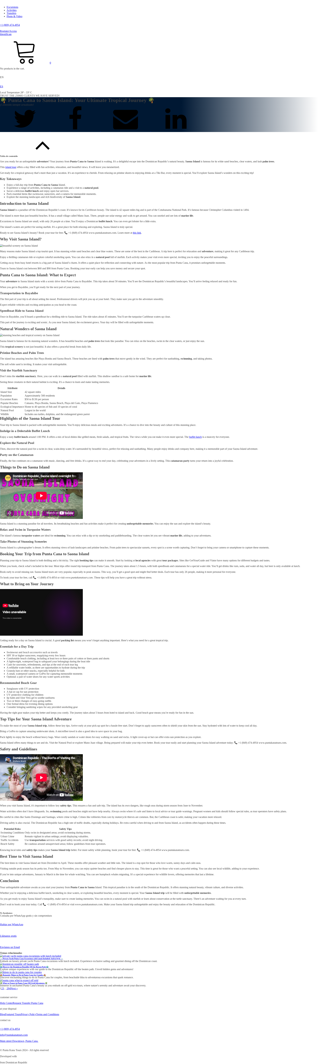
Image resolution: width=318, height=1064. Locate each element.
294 (9, 988)
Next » (14, 988)
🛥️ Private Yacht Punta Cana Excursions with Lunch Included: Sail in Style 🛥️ (31, 959)
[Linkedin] (176, 130)
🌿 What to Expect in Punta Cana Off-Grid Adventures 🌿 (23, 983)
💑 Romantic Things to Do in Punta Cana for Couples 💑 (23, 975)
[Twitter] (25, 130)
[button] (25, 62)
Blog (2, 1014)
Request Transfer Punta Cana (28, 1003)
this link (137, 232)
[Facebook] (75, 130)
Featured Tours (13, 1014)
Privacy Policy (28, 1014)
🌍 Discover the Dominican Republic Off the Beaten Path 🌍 (24, 967)
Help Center (6, 1003)
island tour (10, 167)
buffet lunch (195, 436)
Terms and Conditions (47, 1014)
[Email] (126, 130)
